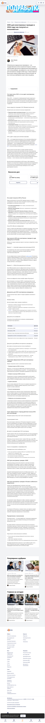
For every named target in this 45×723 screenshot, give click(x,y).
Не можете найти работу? (10, 647)
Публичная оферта (11, 708)
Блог (12, 22)
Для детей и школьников (25, 665)
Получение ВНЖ (26, 662)
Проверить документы (9, 681)
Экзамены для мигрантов (10, 656)
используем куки (6, 715)
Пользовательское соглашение (13, 704)
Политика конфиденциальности (11, 693)
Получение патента (27, 658)
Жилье (8, 664)
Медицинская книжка (11, 643)
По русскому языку (27, 652)
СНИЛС (9, 310)
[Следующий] (39, 573)
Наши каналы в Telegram (10, 687)
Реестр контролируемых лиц (11, 684)
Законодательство (27, 637)
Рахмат (8, 22)
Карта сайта (9, 690)
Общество (25, 635)
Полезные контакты (11, 675)
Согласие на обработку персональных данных (16, 706)
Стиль (8, 663)
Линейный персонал (11, 641)
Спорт (8, 661)
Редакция (9, 671)
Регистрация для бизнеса (10, 638)
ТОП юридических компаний (11, 677)
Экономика (25, 641)
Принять (23, 715)
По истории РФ (26, 654)
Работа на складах (11, 644)
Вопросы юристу (10, 673)
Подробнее (18, 182)
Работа (24, 639)
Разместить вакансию (11, 635)
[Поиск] (38, 2)
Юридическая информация (20, 22)
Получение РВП (26, 660)
